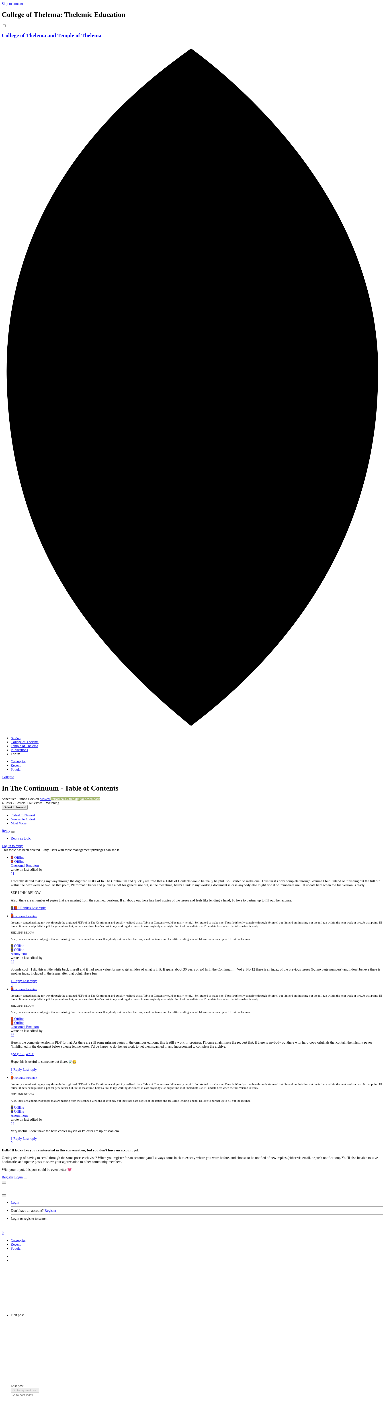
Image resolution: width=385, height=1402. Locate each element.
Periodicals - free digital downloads (75, 799)
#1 (12, 873)
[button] (8, 777)
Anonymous (19, 954)
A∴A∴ (15, 738)
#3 (12, 1035)
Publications (19, 750)
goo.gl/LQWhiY (22, 1054)
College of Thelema (25, 742)
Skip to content (12, 4)
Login (18, 1177)
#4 (12, 1123)
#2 (12, 962)
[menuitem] (23, 815)
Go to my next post (24, 1390)
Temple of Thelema (24, 746)
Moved (45, 799)
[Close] (25, 1178)
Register (7, 1177)
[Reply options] (13, 832)
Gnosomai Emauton (25, 865)
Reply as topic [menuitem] (21, 838)
